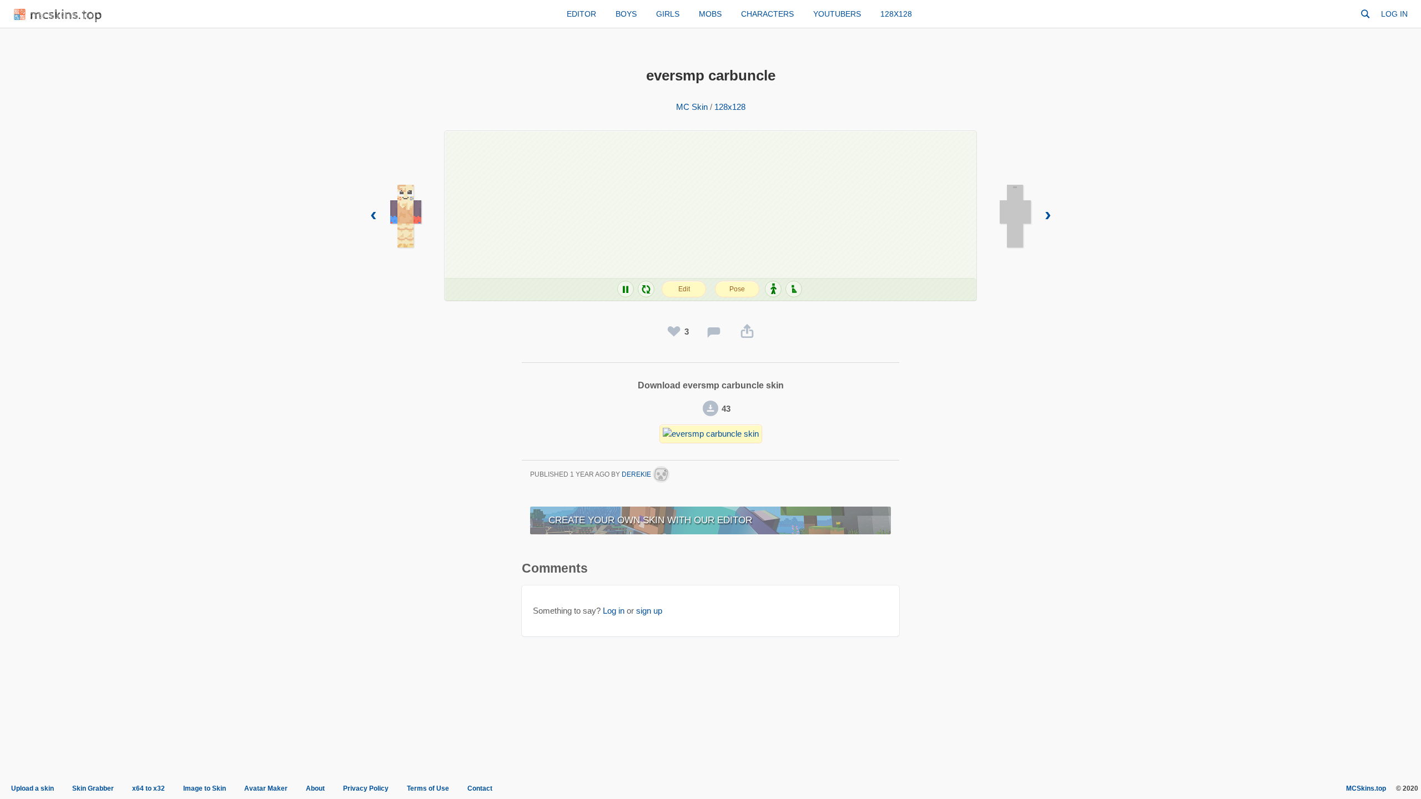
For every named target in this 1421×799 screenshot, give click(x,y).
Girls (667, 13)
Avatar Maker (266, 788)
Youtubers (837, 13)
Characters (767, 13)
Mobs (710, 13)
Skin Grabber (93, 788)
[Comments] (714, 331)
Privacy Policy (366, 788)
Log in (1394, 13)
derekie (637, 474)
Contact (479, 788)
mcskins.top (66, 15)
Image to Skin (204, 788)
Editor (581, 13)
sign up (649, 610)
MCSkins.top (1366, 788)
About (315, 788)
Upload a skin (32, 788)
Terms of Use (428, 788)
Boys (626, 13)
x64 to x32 (148, 788)
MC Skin (692, 107)
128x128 (896, 13)
